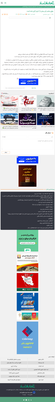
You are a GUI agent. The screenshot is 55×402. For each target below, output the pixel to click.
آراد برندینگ (41, 363)
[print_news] (7, 14)
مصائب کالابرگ (49, 225)
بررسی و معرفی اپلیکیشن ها (13, 359)
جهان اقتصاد (28, 390)
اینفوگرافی (50, 218)
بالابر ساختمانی (41, 373)
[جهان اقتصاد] (44, 2)
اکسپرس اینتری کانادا (14, 373)
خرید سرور (41, 380)
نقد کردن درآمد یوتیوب (14, 376)
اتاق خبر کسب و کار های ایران (14, 363)
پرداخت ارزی (14, 366)
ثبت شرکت (41, 366)
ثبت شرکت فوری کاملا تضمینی (41, 370)
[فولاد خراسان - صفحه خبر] (27, 302)
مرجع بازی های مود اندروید (14, 380)
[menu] (5, 3)
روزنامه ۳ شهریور (49, 207)
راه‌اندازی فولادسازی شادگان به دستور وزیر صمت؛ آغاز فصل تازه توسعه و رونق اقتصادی (35, 200)
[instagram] (28, 400)
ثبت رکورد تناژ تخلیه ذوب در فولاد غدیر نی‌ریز (43, 194)
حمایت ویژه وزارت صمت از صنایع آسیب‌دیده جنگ (42, 205)
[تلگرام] (2, 14)
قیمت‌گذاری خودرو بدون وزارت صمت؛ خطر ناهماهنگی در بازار (40, 228)
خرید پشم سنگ (41, 376)
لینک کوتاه (34, 88)
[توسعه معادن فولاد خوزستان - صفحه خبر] (27, 262)
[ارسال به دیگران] (5, 14)
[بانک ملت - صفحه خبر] (27, 316)
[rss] (31, 400)
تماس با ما (30, 395)
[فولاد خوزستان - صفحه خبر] (27, 282)
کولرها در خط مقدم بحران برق (46, 209)
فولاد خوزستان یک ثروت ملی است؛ (47, 7)
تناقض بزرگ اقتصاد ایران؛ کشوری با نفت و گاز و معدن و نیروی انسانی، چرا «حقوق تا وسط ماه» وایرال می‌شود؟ (30, 214)
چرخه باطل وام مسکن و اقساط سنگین (44, 216)
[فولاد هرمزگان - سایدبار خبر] (27, 176)
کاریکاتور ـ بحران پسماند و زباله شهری (44, 221)
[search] (2, 3)
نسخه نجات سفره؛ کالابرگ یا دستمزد (45, 211)
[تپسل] (17, 78)
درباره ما (24, 395)
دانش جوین (41, 359)
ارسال (6, 152)
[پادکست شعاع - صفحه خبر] (27, 241)
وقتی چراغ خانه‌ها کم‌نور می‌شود (46, 223)
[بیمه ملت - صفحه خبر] (27, 338)
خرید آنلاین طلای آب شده (14, 370)
